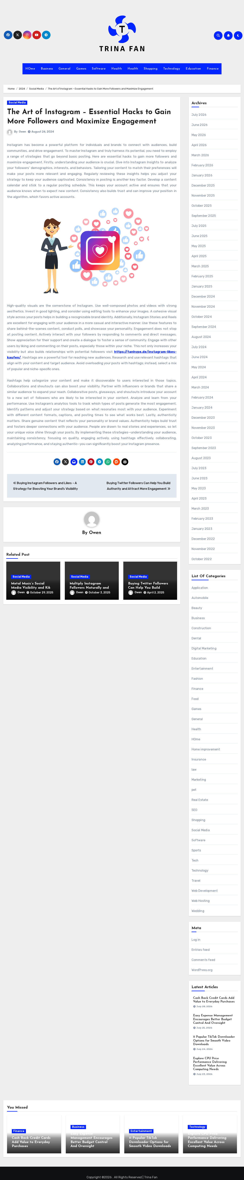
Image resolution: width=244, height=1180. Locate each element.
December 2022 (203, 539)
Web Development (205, 891)
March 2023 (200, 508)
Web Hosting (201, 901)
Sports (196, 850)
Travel (196, 880)
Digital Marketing (204, 648)
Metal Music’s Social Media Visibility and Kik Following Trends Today (31, 588)
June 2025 (200, 236)
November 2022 (203, 549)
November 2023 (203, 428)
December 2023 (203, 417)
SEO (194, 810)
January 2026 (202, 175)
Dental (196, 638)
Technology (171, 68)
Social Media (17, 102)
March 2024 (200, 387)
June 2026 (200, 125)
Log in (196, 939)
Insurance (199, 759)
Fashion (197, 678)
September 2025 (204, 216)
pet (194, 790)
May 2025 (199, 246)
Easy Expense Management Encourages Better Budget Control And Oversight (213, 1019)
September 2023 (204, 448)
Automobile (200, 598)
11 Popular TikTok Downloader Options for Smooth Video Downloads (214, 1040)
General (65, 68)
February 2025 (202, 276)
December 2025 (203, 185)
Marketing (199, 779)
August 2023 (201, 458)
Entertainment (202, 668)
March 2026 (200, 155)
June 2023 (200, 478)
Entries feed (201, 950)
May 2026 (199, 135)
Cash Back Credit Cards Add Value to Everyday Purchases (31, 1142)
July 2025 (199, 226)
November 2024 (203, 306)
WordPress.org (202, 970)
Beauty (197, 608)
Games (81, 68)
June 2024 (200, 357)
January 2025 (202, 286)
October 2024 (202, 317)
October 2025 (202, 205)
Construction (201, 628)
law (194, 769)
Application (200, 588)
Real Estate (200, 800)
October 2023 (202, 438)
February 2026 (202, 165)
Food (195, 699)
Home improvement (206, 749)
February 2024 (202, 397)
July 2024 (199, 347)
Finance (213, 68)
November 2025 (203, 195)
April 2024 (199, 377)
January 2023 (202, 529)
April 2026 (199, 145)
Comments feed (203, 960)
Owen (22, 131)
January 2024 (202, 407)
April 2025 (199, 256)
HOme (30, 68)
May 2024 (199, 367)
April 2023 (199, 498)
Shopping (150, 68)
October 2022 (202, 559)
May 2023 (199, 488)
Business (47, 68)
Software (99, 68)
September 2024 (204, 327)
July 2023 (199, 468)
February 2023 (202, 518)
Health (116, 68)
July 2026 (199, 115)
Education (193, 68)
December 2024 (203, 296)
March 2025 (200, 266)
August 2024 (201, 337)
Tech (195, 860)
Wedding (198, 911)
